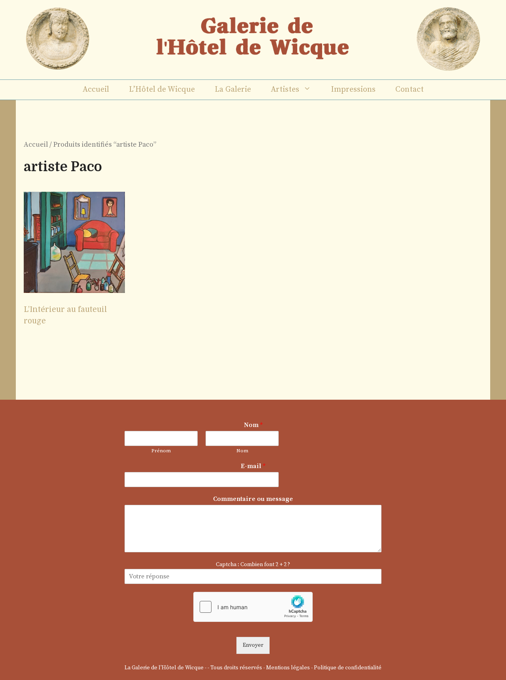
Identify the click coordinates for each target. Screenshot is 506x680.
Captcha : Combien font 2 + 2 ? (253, 564)
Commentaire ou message (253, 499)
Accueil (96, 89)
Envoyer (253, 645)
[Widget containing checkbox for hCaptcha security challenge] (253, 607)
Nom (253, 425)
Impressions (353, 89)
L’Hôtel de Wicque (162, 89)
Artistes (285, 89)
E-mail (253, 466)
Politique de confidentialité (347, 667)
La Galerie (233, 89)
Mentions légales (288, 667)
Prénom (161, 451)
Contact (409, 89)
